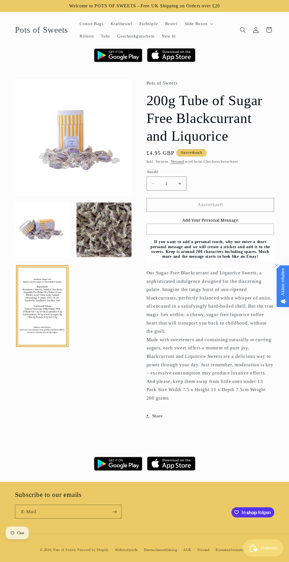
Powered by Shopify (93, 550)
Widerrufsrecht (126, 550)
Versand (177, 162)
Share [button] (157, 416)
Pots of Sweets (64, 550)
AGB (187, 550)
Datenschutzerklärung (160, 550)
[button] (198, 23)
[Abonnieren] (114, 512)
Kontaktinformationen (232, 550)
